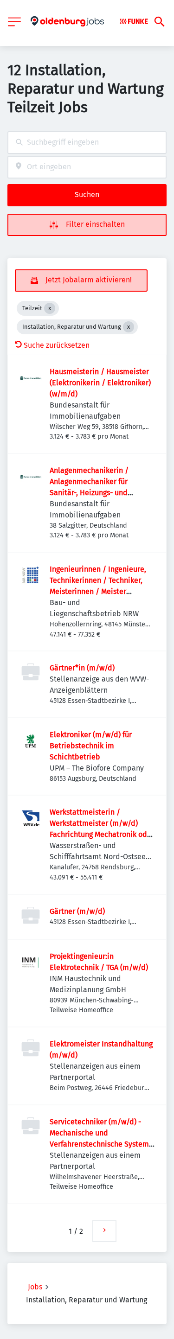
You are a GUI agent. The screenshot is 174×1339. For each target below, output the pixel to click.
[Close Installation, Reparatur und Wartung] (128, 326)
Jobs (35, 1286)
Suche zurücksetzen (57, 345)
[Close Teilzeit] (49, 308)
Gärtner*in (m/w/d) (82, 667)
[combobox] (87, 142)
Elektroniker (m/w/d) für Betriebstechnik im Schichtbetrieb (91, 745)
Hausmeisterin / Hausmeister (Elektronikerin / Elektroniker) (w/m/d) (100, 382)
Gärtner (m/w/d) (77, 911)
